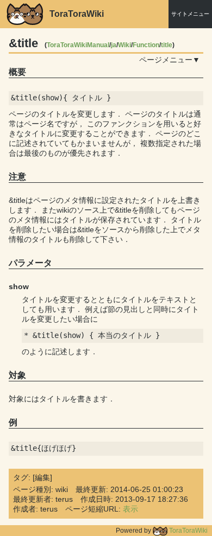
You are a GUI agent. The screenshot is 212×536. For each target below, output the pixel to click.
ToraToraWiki (187, 530)
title (166, 45)
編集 (42, 477)
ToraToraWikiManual (78, 45)
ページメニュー (165, 59)
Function (146, 45)
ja (113, 45)
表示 (130, 509)
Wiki (124, 45)
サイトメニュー (190, 14)
